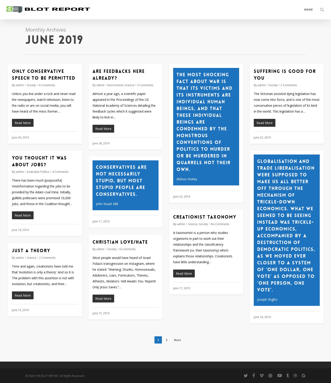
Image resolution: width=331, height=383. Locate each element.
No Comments (220, 224)
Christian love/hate (120, 242)
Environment (115, 85)
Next (177, 340)
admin (20, 85)
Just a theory (31, 251)
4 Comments (47, 85)
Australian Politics (38, 172)
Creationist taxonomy (204, 217)
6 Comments (127, 249)
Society (31, 85)
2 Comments (145, 85)
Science (129, 85)
